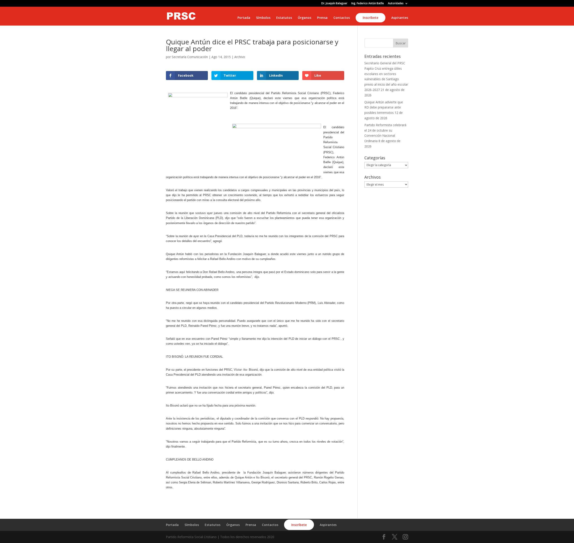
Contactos (341, 18)
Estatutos (284, 18)
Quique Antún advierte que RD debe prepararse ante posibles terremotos (383, 107)
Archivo (239, 57)
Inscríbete (370, 17)
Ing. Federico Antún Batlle (367, 3)
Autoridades (396, 3)
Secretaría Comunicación (190, 57)
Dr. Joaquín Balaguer (334, 3)
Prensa (322, 18)
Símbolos (263, 18)
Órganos (304, 18)
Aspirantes (399, 18)
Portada (243, 18)
